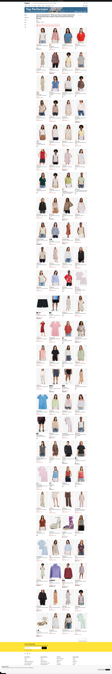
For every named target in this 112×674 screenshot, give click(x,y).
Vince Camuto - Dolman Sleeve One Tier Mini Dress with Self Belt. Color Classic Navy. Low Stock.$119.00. (55, 452)
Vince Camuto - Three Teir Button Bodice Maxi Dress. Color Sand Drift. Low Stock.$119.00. (81, 380)
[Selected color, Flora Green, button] (62, 189)
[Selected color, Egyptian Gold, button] (37, 630)
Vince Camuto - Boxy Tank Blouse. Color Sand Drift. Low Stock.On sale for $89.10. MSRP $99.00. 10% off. (81, 233)
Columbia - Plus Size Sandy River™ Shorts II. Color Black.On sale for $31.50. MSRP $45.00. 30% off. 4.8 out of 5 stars (42, 307)
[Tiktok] (27, 653)
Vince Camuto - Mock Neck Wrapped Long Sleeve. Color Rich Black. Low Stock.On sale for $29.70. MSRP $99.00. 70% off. (42, 208)
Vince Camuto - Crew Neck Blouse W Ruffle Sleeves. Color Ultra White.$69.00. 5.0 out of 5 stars (42, 38)
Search (55, 3)
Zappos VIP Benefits (27, 664)
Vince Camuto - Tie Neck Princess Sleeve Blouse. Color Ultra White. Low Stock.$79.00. (81, 160)
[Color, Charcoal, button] (52, 580)
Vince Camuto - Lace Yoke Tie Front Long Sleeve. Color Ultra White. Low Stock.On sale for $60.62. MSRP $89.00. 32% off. (68, 257)
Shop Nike (76, 11)
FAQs (41, 658)
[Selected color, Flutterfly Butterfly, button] (75, 287)
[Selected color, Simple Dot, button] (37, 483)
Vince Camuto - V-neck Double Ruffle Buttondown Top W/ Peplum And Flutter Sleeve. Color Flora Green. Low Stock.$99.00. (68, 184)
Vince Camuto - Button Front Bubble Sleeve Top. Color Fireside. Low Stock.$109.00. (68, 332)
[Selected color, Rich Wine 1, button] (62, 580)
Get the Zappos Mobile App (28, 661)
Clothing (74, 660)
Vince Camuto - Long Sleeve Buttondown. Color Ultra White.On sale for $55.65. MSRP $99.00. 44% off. (55, 625)
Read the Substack (60, 0)
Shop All (85, 11)
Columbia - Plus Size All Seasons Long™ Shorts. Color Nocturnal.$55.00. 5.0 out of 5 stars (55, 380)
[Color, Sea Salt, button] (57, 580)
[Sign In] (84, 3)
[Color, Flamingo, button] (77, 287)
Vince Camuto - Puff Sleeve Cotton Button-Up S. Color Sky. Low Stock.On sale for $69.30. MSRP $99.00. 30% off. (68, 550)
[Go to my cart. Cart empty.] (87, 3)
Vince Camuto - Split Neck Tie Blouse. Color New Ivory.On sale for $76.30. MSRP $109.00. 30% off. (68, 111)
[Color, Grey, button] (40, 312)
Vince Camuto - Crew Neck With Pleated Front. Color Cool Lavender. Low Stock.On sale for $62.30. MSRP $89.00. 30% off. (55, 282)
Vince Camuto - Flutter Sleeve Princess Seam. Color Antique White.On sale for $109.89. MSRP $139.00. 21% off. (42, 63)
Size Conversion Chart (60, 658)
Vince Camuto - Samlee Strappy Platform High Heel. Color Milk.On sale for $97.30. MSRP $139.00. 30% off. (55, 526)
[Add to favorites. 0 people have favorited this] (48, 28)
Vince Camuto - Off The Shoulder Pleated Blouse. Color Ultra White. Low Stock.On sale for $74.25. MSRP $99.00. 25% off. (81, 404)
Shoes (74, 664)
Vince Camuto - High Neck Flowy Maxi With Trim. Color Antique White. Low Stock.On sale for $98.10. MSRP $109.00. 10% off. (42, 502)
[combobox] (42, 3)
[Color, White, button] (77, 458)
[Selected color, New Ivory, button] (37, 141)
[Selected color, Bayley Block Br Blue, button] (50, 483)
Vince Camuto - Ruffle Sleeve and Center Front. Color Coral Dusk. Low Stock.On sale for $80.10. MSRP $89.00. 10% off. (55, 38)
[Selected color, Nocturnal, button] (50, 386)
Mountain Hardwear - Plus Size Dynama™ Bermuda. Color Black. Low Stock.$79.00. (42, 427)
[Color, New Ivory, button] (64, 338)
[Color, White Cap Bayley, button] (51, 483)
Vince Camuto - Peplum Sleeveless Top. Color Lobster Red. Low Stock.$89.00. (81, 478)
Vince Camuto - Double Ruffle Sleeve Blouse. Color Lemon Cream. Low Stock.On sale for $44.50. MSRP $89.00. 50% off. (81, 208)
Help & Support (85, 5)
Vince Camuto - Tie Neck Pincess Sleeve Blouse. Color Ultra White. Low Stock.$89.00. (42, 257)
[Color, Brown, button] (38, 312)
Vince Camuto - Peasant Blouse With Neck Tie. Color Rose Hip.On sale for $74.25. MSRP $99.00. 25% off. (68, 404)
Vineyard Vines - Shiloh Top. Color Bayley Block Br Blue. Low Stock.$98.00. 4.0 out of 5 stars (55, 478)
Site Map (58, 661)
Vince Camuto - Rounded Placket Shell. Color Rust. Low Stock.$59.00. (68, 478)
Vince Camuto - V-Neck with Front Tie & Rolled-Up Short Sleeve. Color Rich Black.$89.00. (68, 86)
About (25, 658)
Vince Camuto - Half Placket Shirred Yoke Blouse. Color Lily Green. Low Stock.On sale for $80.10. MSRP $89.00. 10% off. (55, 404)
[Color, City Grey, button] (52, 386)
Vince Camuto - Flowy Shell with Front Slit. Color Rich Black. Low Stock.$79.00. (81, 526)
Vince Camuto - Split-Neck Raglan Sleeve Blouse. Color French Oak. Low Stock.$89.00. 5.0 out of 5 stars (55, 208)
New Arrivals (75, 661)
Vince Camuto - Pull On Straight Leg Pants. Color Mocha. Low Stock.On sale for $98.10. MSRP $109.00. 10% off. (68, 502)
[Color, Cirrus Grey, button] (51, 312)
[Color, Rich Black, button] (51, 239)
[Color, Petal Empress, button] (38, 483)
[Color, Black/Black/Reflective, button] (64, 386)
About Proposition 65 (44, 664)
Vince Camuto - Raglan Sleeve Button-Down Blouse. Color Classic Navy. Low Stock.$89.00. (81, 86)
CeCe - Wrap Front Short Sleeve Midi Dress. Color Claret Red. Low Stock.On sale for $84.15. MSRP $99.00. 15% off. (55, 600)
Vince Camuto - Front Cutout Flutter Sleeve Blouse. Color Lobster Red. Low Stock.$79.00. (81, 38)
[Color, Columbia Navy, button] (54, 580)
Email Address (27, 647)
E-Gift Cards (59, 664)
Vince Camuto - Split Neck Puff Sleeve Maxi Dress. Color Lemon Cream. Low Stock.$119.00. (68, 307)
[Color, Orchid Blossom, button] (40, 630)
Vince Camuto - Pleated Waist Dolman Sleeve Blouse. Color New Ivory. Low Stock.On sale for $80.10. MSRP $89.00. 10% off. (81, 63)
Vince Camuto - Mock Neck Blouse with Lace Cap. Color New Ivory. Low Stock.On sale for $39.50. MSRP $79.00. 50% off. (55, 135)
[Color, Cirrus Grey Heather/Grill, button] (55, 580)
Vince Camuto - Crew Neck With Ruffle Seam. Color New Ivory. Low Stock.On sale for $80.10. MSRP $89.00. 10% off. (42, 111)
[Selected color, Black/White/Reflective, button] (62, 386)
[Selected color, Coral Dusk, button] (50, 45)
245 (85, 638)
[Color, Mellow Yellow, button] (51, 45)
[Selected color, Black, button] (37, 312)
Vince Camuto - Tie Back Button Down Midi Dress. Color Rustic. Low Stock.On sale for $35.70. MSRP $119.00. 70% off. (42, 332)
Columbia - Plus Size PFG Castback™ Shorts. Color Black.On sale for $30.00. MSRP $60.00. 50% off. (55, 307)
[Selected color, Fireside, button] (62, 338)
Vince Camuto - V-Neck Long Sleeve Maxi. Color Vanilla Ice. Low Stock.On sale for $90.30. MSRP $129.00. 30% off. (68, 600)
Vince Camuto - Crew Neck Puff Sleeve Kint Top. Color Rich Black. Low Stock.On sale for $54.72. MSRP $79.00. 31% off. (55, 356)
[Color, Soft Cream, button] (38, 93)
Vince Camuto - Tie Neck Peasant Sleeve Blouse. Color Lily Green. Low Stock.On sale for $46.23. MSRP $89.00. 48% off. (81, 356)
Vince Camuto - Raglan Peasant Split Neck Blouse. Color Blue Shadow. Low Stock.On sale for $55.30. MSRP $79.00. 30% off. (55, 233)
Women (42, 22)
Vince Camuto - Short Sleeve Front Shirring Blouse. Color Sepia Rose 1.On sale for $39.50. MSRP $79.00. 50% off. (68, 38)
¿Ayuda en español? (44, 661)
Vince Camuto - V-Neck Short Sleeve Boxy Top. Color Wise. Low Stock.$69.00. (42, 184)
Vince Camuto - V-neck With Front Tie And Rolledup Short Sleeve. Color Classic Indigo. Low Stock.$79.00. (55, 86)
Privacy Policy (31, 667)
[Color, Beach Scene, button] (78, 287)
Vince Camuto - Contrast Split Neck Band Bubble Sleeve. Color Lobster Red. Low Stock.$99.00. (68, 282)
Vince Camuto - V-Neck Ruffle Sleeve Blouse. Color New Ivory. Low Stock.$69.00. (42, 135)
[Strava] (30, 653)
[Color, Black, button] (51, 386)
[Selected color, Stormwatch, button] (50, 580)
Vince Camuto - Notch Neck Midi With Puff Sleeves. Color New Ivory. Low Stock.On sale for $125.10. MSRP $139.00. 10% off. (55, 257)
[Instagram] (25, 653)
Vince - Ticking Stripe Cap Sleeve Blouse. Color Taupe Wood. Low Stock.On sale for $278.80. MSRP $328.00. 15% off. (55, 550)
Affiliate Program (59, 660)
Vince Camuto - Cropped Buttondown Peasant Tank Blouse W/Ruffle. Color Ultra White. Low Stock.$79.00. (81, 427)
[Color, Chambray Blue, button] (38, 141)
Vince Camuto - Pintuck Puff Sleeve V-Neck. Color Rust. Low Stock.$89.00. (42, 526)
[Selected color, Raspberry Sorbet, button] (37, 93)
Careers (25, 660)
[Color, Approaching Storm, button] (38, 433)
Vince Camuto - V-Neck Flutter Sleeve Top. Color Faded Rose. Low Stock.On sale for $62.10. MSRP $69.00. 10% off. (42, 356)
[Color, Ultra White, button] (64, 189)
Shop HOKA (81, 11)
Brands (74, 658)
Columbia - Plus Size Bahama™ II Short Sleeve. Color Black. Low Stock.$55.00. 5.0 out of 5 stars (81, 452)
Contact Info (43, 660)
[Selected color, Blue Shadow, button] (50, 239)
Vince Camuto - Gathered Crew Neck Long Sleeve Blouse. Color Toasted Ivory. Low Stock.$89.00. (68, 356)
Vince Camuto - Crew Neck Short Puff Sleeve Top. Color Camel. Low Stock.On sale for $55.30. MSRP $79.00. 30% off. (55, 184)
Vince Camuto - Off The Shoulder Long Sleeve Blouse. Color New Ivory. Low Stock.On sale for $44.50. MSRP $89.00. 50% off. (42, 380)
